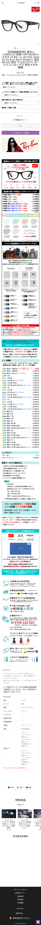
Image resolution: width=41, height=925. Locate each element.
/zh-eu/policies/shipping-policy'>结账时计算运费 (22, 75)
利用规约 (20, 899)
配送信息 (20, 896)
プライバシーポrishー (20, 890)
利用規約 (20, 903)
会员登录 (20, 908)
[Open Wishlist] (38, 922)
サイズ (19, 116)
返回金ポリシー (20, 893)
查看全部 (20, 804)
